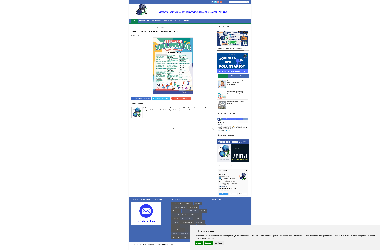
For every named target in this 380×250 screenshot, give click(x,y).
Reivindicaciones (178, 230)
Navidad (175, 226)
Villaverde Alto (187, 237)
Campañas (176, 211)
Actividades (188, 203)
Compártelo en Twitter (162, 98)
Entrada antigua (210, 129)
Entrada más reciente (137, 129)
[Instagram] (218, 2)
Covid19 (175, 218)
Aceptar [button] (199, 243)
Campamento (193, 207)
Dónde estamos (187, 218)
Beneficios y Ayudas (179, 207)
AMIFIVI (197, 203)
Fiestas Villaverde (186, 222)
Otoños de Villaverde (188, 226)
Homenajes (199, 222)
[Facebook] (212, 2)
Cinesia (203, 211)
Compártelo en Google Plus (182, 98)
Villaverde (176, 237)
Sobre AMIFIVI (144, 21)
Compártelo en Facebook (143, 98)
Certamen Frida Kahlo (190, 211)
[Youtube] (221, 2)
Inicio (133, 27)
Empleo (197, 218)
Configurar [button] (219, 243)
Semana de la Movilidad (180, 233)
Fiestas (175, 222)
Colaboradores (195, 215)
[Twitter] (215, 2)
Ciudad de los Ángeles (180, 215)
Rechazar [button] (208, 243)
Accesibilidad (177, 203)
